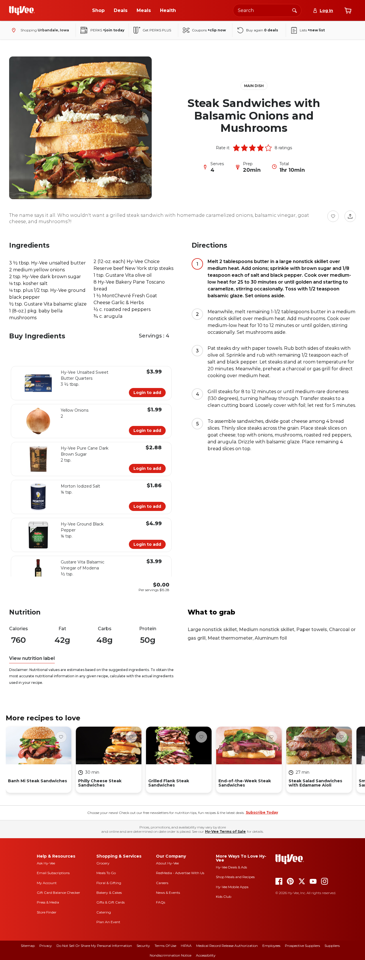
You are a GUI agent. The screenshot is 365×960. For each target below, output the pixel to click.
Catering (103, 912)
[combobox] (267, 10)
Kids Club (223, 896)
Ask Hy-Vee (46, 863)
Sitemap (28, 945)
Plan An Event (108, 922)
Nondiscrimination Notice (170, 955)
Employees (271, 945)
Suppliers (332, 945)
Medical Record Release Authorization (227, 945)
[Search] (294, 10)
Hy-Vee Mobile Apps (232, 887)
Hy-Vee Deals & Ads (231, 867)
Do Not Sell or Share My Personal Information (94, 945)
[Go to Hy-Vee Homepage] (22, 10)
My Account (47, 883)
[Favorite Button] (333, 216)
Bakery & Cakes (109, 892)
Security (143, 945)
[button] (236, 147)
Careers (162, 883)
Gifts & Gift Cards (110, 902)
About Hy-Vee (167, 863)
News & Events (168, 892)
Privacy (45, 945)
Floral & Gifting (108, 883)
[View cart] (348, 10)
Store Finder (46, 912)
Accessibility (206, 955)
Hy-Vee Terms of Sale (225, 831)
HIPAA (186, 945)
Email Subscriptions (53, 873)
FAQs (160, 902)
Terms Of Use (165, 945)
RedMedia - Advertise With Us (180, 873)
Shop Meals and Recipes (235, 877)
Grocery (103, 863)
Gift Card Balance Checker (58, 892)
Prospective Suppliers (302, 945)
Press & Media (48, 902)
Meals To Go (106, 873)
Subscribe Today (262, 812)
